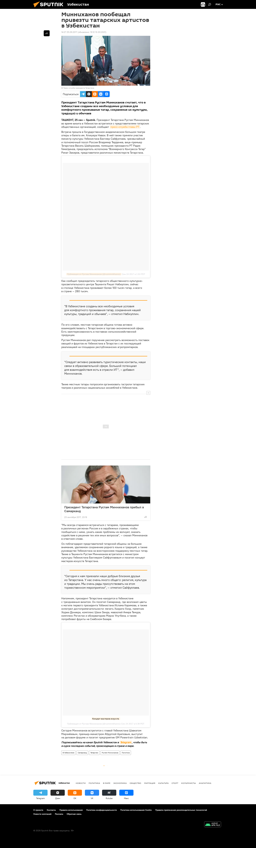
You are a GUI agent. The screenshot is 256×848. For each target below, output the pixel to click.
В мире (106, 783)
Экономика (120, 783)
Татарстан (94, 753)
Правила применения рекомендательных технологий (181, 810)
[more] (146, 517)
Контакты (51, 810)
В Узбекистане (68, 753)
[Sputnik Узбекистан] (49, 8)
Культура (163, 783)
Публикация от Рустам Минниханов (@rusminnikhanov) (94, 274)
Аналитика (205, 783)
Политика (126, 753)
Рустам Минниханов (110, 753)
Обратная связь (74, 814)
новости (81, 783)
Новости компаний (42, 814)
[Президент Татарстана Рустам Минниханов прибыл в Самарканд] (105, 484)
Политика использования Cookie (136, 810)
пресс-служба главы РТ (125, 127)
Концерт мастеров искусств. (105, 719)
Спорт (175, 783)
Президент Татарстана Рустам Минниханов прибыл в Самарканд (104, 509)
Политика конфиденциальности (101, 810)
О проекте (38, 810)
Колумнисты (188, 783)
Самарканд (82, 753)
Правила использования (71, 810)
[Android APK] (213, 824)
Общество (135, 783)
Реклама (59, 814)
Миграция (149, 783)
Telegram (125, 742)
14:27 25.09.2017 (69, 32)
